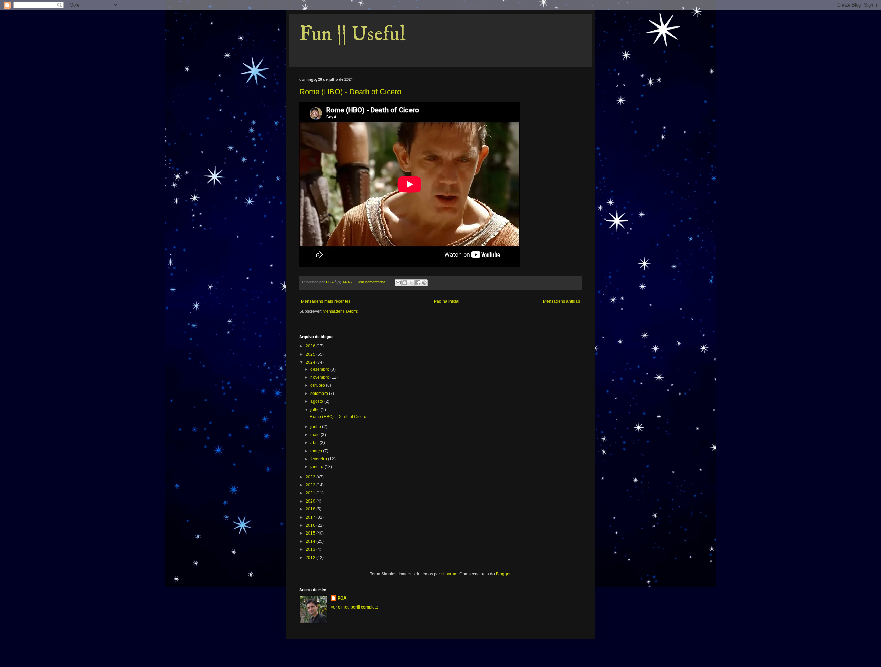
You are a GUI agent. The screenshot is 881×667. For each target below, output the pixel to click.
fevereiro (319, 458)
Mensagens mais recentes (325, 301)
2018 (311, 509)
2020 (311, 501)
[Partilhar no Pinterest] (424, 282)
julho (315, 409)
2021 (311, 493)
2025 (311, 354)
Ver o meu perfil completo (354, 607)
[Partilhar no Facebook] (417, 282)
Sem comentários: (372, 282)
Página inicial (446, 301)
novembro (320, 377)
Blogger (503, 574)
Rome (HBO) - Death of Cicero (350, 91)
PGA (342, 598)
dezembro (320, 369)
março (316, 451)
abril (315, 442)
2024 (311, 362)
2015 (311, 533)
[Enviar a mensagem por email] (398, 282)
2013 (311, 549)
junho (316, 426)
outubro (318, 385)
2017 (311, 517)
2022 (311, 485)
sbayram (449, 574)
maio (315, 434)
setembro (319, 393)
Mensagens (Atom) (340, 311)
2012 (311, 557)
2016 (311, 525)
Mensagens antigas (561, 301)
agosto (317, 401)
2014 (311, 541)
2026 (311, 346)
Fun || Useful (352, 34)
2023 (311, 477)
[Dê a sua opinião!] (404, 282)
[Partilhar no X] (411, 282)
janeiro (317, 466)
